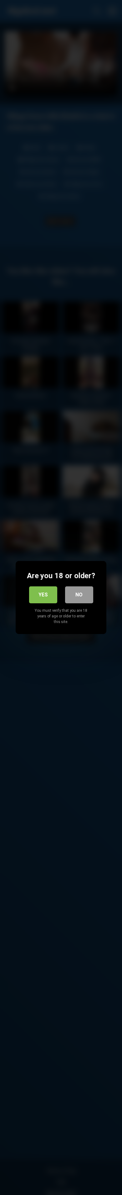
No (79, 595)
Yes (43, 595)
